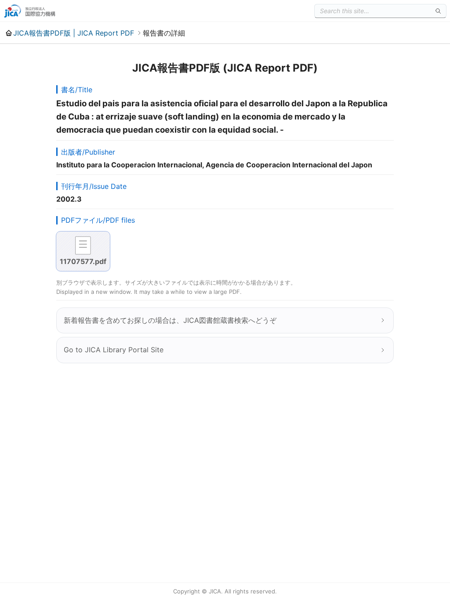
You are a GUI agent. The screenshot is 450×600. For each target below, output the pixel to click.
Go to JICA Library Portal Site (113, 349)
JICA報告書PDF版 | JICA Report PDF (73, 33)
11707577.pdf (83, 261)
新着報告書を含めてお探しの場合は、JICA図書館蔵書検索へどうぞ (170, 320)
